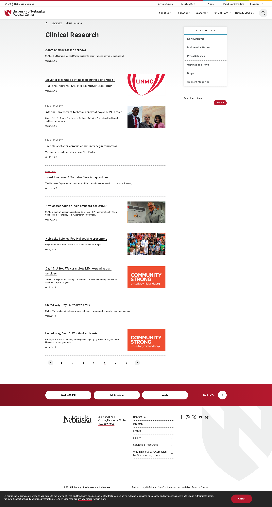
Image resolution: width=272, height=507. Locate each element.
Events (137, 430)
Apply (165, 395)
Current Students (165, 4)
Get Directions (117, 395)
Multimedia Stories (198, 47)
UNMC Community (54, 106)
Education (182, 12)
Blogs (190, 73)
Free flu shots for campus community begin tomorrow (81, 146)
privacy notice (85, 499)
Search (220, 102)
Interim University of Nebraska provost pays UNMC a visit (83, 112)
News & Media (243, 12)
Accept (241, 499)
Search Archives (193, 98)
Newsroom (57, 23)
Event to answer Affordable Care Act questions (76, 177)
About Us (164, 12)
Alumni (211, 4)
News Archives (195, 38)
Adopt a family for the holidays (65, 50)
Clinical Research (74, 23)
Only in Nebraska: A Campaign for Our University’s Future (150, 453)
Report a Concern (200, 487)
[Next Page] (137, 362)
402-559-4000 (106, 423)
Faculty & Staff (188, 4)
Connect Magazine (198, 81)
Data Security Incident (233, 4)
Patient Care (220, 12)
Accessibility (184, 487)
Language (254, 4)
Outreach (50, 171)
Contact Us (139, 416)
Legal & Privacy (149, 487)
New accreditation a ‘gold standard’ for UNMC (76, 206)
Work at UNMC (68, 395)
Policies (135, 487)
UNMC (8, 4)
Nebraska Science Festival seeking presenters (76, 238)
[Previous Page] (50, 362)
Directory (138, 423)
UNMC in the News (198, 64)
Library (137, 437)
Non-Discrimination (167, 487)
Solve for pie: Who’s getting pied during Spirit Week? (80, 79)
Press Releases (196, 56)
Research (201, 12)
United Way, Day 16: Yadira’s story (67, 305)
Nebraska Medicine (24, 4)
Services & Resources (145, 444)
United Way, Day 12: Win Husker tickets (71, 333)
